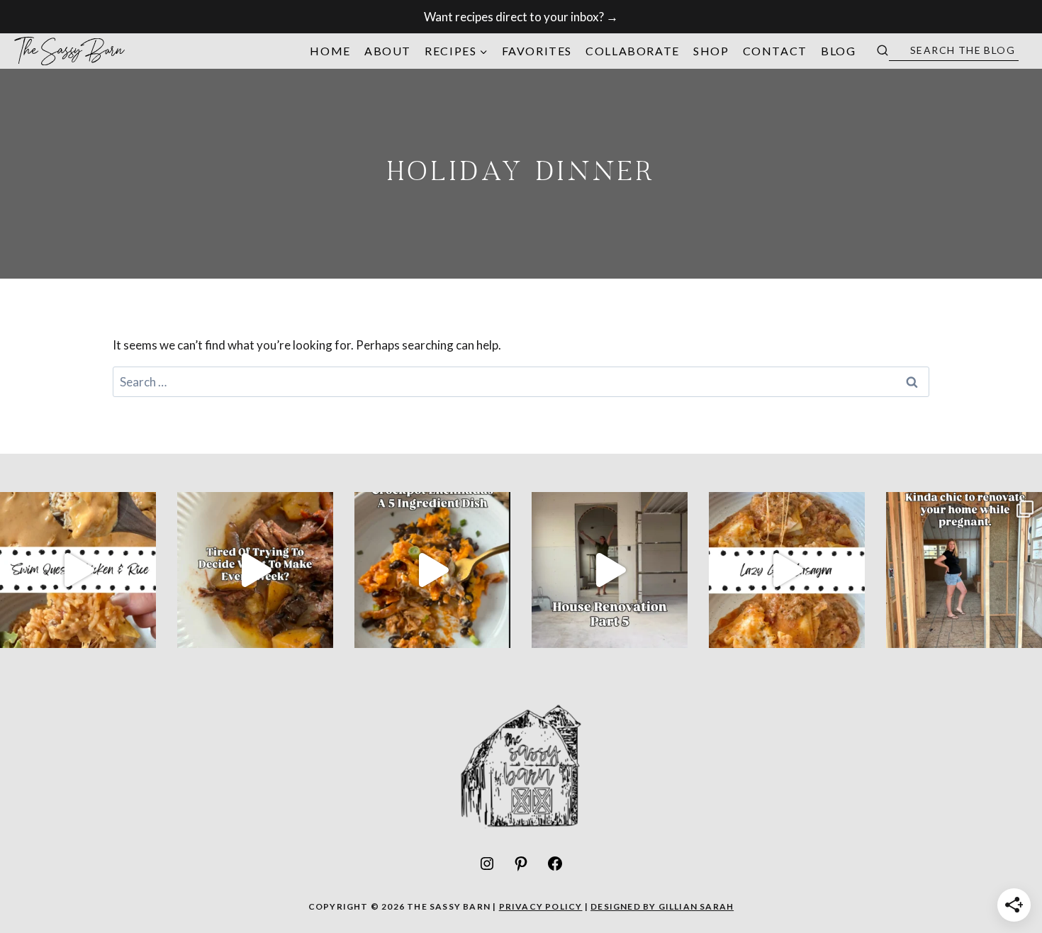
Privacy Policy (541, 906)
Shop (711, 50)
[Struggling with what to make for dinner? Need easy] (787, 570)
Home (330, 50)
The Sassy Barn (70, 51)
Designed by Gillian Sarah (662, 906)
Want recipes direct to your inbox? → (521, 16)
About (387, 50)
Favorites (537, 50)
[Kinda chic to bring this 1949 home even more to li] (964, 570)
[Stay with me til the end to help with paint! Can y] (610, 570)
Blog (838, 50)
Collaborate (633, 50)
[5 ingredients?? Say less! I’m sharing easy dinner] (432, 570)
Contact (775, 50)
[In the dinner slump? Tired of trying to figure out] (255, 570)
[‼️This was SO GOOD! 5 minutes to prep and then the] (78, 570)
